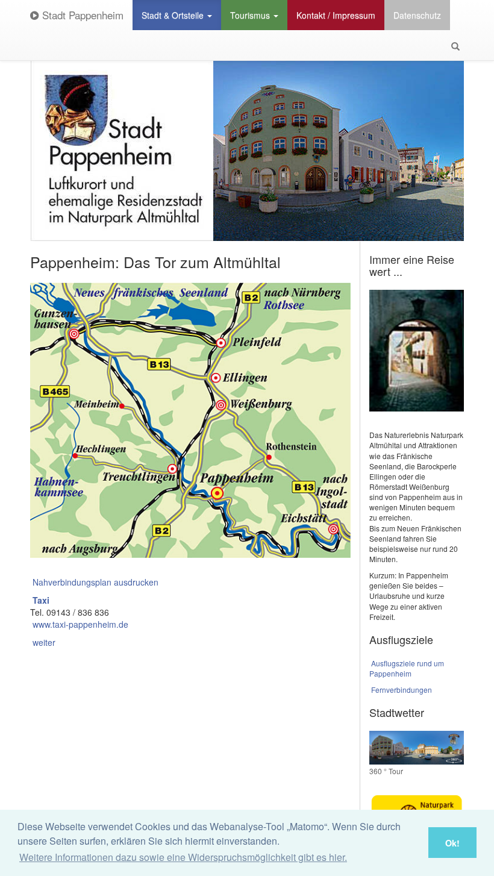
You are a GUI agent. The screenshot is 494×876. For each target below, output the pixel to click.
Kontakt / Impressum (335, 15)
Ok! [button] (452, 843)
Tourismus (251, 15)
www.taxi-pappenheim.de (80, 624)
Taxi (41, 600)
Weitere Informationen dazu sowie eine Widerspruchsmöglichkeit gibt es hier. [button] (183, 857)
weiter (44, 642)
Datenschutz (417, 15)
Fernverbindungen (401, 689)
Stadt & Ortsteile (174, 15)
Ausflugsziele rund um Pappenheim (407, 668)
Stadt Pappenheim (81, 14)
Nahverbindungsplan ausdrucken (95, 582)
